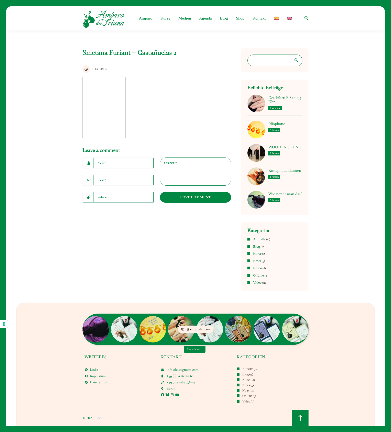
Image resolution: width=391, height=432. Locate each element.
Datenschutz (99, 382)
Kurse (165, 18)
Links (94, 369)
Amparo (145, 18)
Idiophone (276, 124)
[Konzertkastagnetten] (103, 18)
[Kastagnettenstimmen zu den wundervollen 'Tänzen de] (295, 329)
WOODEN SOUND (284, 147)
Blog (224, 18)
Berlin (171, 388)
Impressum (98, 376)
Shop (240, 18)
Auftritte (259, 239)
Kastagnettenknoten (284, 170)
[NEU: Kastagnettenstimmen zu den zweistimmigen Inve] (124, 329)
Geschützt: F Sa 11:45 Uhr (284, 100)
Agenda (205, 18)
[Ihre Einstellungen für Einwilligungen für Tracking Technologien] (4, 324)
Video (257, 282)
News (257, 261)
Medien (184, 18)
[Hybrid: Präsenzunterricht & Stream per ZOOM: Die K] (96, 329)
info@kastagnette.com (183, 369)
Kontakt (259, 18)
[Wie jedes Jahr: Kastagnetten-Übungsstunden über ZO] (153, 329)
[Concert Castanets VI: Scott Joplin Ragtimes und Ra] (267, 329)
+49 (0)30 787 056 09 (181, 382)
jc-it (99, 418)
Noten (257, 268)
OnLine (258, 275)
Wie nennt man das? (285, 194)
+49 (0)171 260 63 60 (180, 376)
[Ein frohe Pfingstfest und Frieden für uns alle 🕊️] (238, 329)
